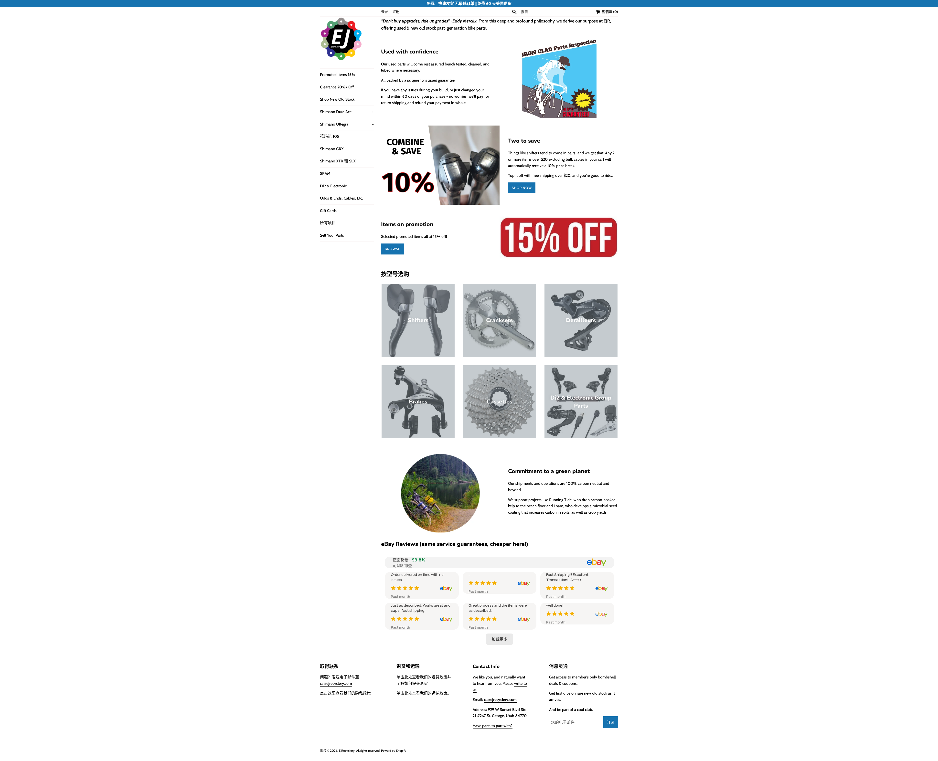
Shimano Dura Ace (347, 111)
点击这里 (328, 693)
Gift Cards (328, 210)
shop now (522, 188)
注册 (396, 12)
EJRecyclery (347, 750)
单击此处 (404, 677)
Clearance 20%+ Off (337, 87)
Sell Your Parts (332, 235)
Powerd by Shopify (393, 750)
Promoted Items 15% (337, 74)
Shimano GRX (332, 149)
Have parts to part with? (492, 725)
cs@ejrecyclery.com (336, 683)
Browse (392, 249)
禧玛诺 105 (329, 136)
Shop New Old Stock (337, 99)
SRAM (325, 173)
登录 (384, 12)
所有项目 (328, 223)
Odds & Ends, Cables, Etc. (341, 198)
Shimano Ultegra (347, 124)
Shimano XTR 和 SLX (338, 161)
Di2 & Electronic (333, 186)
